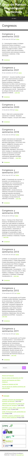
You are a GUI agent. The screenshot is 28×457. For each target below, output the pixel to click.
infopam (6, 396)
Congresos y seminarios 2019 (10, 130)
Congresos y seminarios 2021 (10, 68)
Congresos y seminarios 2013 (10, 250)
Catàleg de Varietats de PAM (10, 384)
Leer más (17, 92)
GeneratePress (20, 455)
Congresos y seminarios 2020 (10, 105)
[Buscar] (24, 367)
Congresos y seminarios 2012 (10, 289)
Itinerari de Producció (8, 375)
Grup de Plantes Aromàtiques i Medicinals (14, 8)
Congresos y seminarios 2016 (10, 211)
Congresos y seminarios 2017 (10, 171)
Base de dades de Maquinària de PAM (12, 378)
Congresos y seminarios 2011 (10, 329)
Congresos (7, 60)
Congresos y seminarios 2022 (10, 35)
